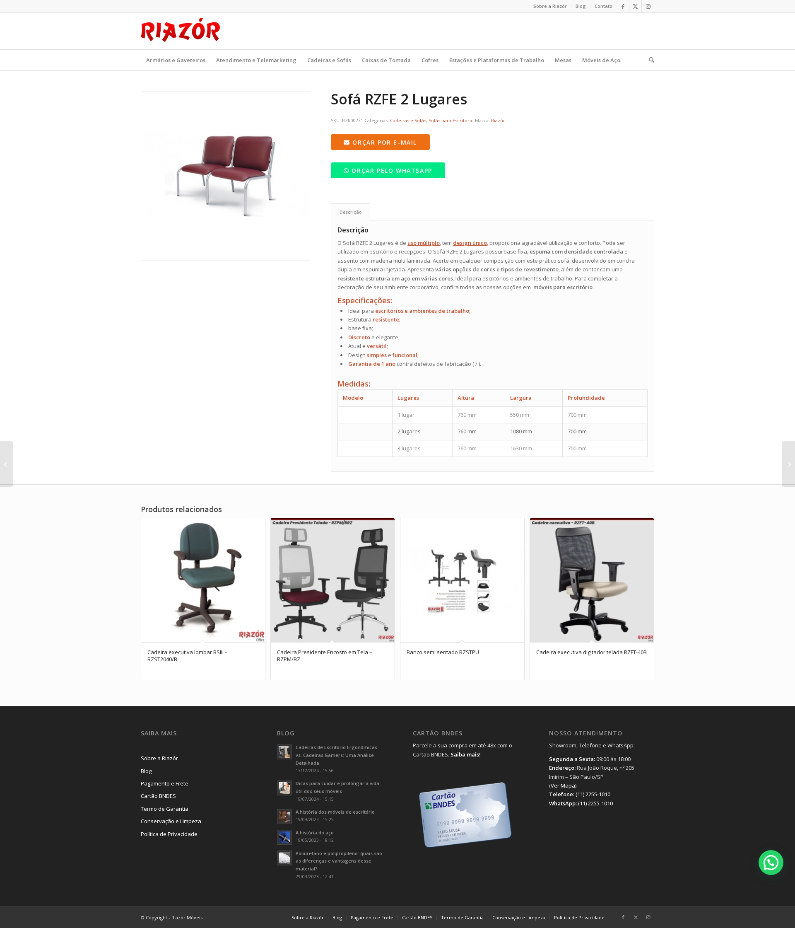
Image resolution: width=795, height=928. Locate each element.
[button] (771, 862)
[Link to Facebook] (623, 6)
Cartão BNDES (158, 796)
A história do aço (315, 832)
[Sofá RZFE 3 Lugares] (6, 464)
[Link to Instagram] (648, 6)
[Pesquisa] (648, 60)
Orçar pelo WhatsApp (390, 170)
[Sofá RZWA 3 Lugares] (788, 464)
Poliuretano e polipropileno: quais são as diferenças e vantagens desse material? (339, 861)
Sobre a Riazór (550, 6)
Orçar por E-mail (383, 142)
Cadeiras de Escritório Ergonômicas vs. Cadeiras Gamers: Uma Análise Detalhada (336, 755)
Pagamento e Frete (164, 783)
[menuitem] (550, 6)
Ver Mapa (563, 785)
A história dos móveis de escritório (335, 812)
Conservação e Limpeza (171, 821)
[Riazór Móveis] (180, 31)
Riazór (498, 120)
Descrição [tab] (351, 212)
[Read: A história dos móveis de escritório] (284, 816)
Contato (603, 6)
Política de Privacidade (169, 834)
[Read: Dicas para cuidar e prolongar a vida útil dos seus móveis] (284, 788)
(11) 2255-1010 (593, 794)
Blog (581, 6)
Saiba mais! (465, 754)
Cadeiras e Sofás (408, 120)
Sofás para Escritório (451, 120)
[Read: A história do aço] (284, 837)
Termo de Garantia (164, 808)
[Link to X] (635, 6)
